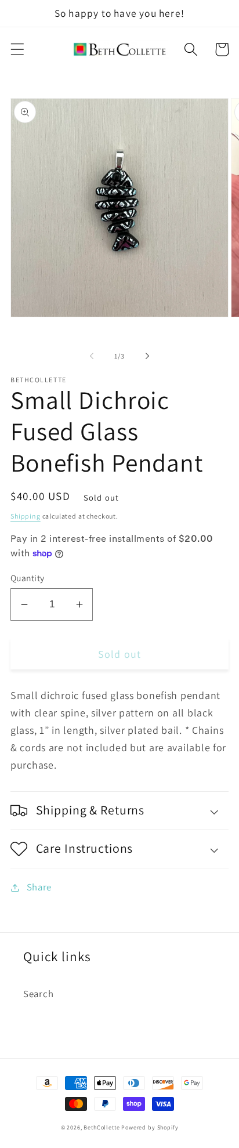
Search (38, 993)
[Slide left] (91, 356)
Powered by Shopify (149, 1127)
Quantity (27, 578)
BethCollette (101, 1127)
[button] (17, 49)
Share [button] (39, 887)
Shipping (25, 516)
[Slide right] (147, 356)
